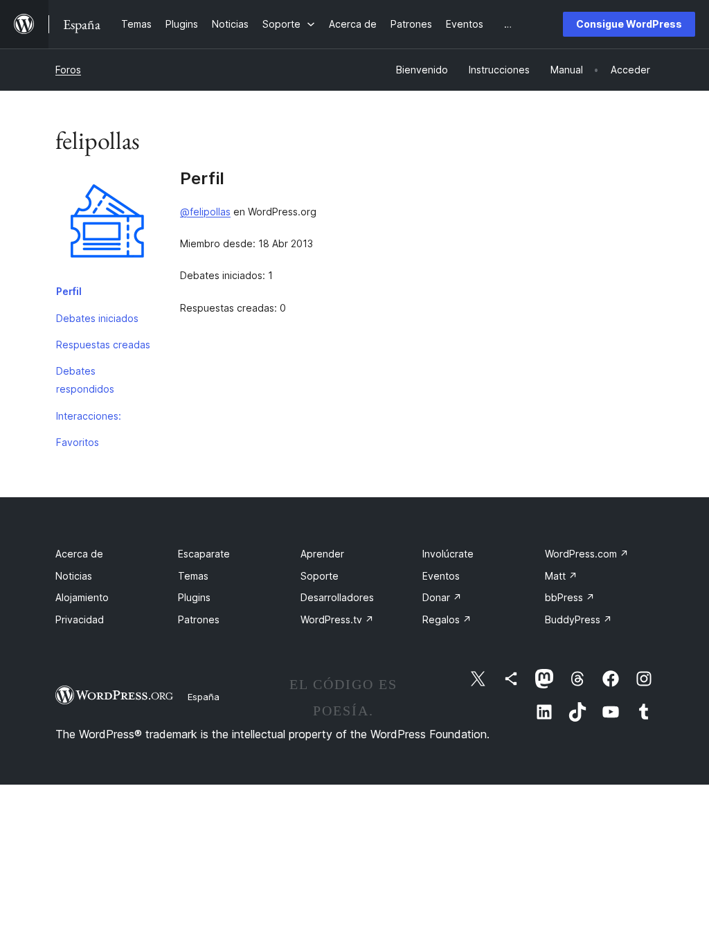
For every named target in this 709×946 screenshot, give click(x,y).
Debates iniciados (97, 318)
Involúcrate (448, 554)
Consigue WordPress (629, 24)
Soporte (319, 576)
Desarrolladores (337, 597)
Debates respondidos (85, 380)
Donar (442, 597)
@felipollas (205, 211)
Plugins (194, 597)
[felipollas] (107, 223)
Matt (561, 576)
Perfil (69, 291)
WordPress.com (587, 554)
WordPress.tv (337, 619)
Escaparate (204, 554)
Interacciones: (88, 416)
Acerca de (79, 554)
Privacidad (79, 619)
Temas (193, 576)
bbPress (570, 597)
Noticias (73, 576)
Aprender (322, 554)
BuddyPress (578, 619)
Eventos (441, 576)
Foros (68, 69)
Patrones (198, 619)
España (203, 696)
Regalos (447, 619)
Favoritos (77, 442)
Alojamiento (82, 597)
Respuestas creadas (103, 344)
